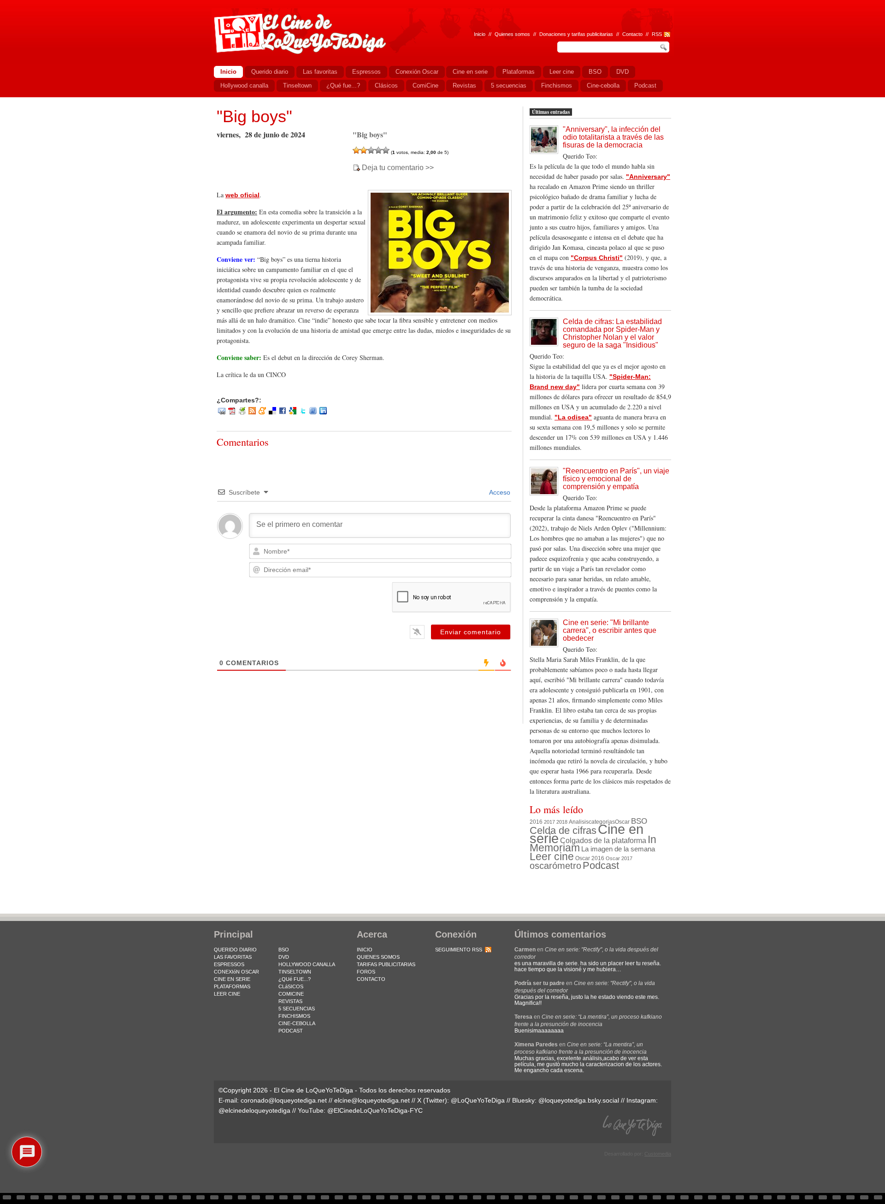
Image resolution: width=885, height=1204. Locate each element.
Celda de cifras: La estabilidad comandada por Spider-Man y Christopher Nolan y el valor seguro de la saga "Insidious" (612, 333)
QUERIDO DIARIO (235, 949)
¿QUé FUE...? (294, 979)
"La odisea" (573, 417)
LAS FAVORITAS (233, 957)
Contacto (632, 34)
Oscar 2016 (589, 858)
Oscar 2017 (619, 858)
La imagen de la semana (618, 849)
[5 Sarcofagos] (385, 150)
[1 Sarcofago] (356, 150)
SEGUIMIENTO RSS (458, 949)
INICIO (364, 949)
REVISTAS (290, 1001)
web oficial (242, 195)
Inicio (479, 34)
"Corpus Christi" (597, 257)
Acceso (499, 492)
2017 (549, 822)
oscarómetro (555, 866)
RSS (657, 34)
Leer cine (552, 856)
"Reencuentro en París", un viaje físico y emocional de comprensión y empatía (616, 478)
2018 (561, 822)
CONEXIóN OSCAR (236, 971)
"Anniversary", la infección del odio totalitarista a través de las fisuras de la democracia (613, 137)
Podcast (601, 865)
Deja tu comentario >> (398, 167)
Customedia (657, 1154)
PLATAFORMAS (232, 986)
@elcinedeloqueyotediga (254, 1110)
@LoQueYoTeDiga (478, 1100)
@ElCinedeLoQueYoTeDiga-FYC (375, 1110)
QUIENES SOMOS (378, 957)
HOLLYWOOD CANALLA (306, 964)
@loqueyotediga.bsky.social (578, 1100)
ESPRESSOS (229, 964)
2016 (536, 822)
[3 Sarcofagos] (371, 150)
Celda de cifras (563, 830)
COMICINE (291, 994)
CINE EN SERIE (232, 979)
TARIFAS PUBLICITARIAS (386, 964)
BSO (639, 821)
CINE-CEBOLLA (296, 1023)
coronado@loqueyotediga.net (284, 1100)
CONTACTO (371, 979)
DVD (283, 957)
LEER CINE (227, 994)
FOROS (366, 971)
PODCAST (290, 1030)
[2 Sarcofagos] (363, 150)
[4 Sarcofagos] (378, 150)
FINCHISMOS (294, 1016)
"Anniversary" (648, 176)
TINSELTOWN (294, 971)
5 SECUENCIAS (296, 1008)
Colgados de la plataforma (603, 840)
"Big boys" (254, 116)
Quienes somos (512, 34)
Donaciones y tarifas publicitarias (576, 34)
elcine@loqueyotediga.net (372, 1100)
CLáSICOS (290, 986)
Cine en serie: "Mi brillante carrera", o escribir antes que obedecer (609, 630)
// (647, 34)
